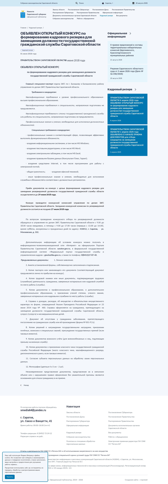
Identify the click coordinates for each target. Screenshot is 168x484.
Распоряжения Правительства (88, 13)
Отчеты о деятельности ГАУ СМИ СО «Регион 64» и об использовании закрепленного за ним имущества (64, 451)
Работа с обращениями (85, 19)
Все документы (121, 16)
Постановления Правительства (123, 10)
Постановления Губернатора (78, 10)
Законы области (59, 10)
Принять (10, 477)
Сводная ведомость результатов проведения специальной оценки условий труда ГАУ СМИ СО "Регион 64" (65, 455)
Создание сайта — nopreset (136, 480)
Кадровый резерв (106, 16)
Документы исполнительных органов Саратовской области (74, 16)
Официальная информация (113, 13)
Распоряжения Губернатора (63, 13)
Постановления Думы (100, 10)
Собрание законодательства (63, 19)
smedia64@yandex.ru (33, 410)
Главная (23, 28)
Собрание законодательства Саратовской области (38, 3)
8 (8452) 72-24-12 (44, 433)
